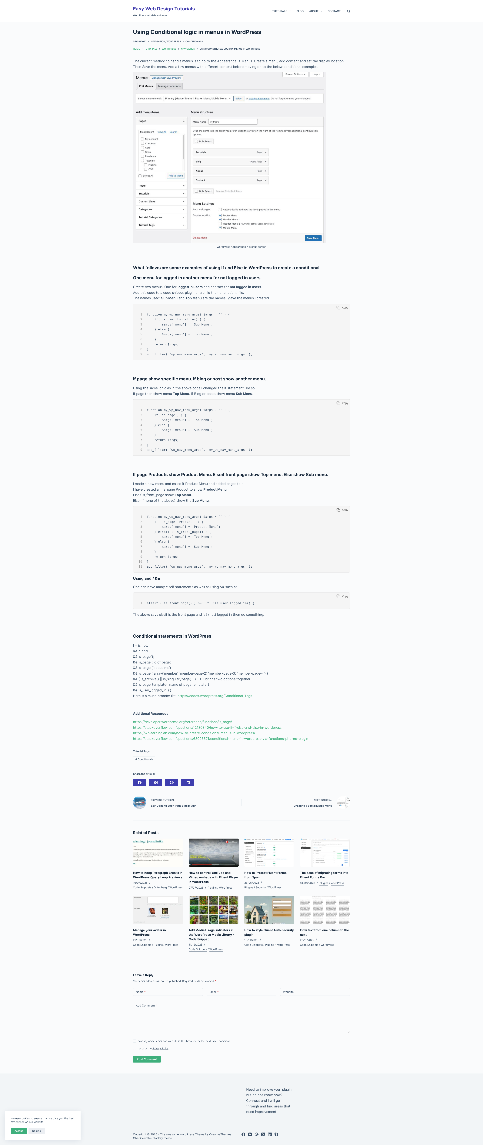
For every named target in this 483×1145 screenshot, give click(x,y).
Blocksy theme (162, 1138)
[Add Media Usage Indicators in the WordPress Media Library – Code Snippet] (214, 910)
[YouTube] (250, 1134)
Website (288, 992)
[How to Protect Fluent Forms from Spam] (269, 853)
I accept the (153, 1048)
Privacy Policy (160, 1048)
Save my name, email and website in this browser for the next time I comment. (184, 1041)
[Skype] (276, 1134)
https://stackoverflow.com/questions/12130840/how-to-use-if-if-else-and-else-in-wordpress (207, 727)
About (313, 11)
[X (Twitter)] (155, 782)
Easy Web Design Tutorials (164, 9)
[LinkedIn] (187, 782)
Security (261, 887)
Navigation (158, 41)
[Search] (348, 11)
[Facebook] (139, 782)
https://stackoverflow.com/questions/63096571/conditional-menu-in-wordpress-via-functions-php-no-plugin (220, 739)
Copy (344, 307)
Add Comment (146, 1005)
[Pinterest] (171, 782)
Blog (300, 11)
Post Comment (147, 1059)
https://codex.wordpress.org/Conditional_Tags (215, 696)
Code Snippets (142, 887)
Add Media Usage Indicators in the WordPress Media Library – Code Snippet (211, 934)
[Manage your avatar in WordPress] (158, 910)
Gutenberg (160, 887)
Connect (253, 1101)
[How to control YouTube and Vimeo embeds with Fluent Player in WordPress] (214, 853)
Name (141, 992)
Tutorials (279, 11)
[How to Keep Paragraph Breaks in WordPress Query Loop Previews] (158, 853)
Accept (19, 1130)
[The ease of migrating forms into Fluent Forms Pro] (325, 853)
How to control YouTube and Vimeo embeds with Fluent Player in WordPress (213, 877)
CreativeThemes (220, 1134)
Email (214, 992)
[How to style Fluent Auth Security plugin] (269, 910)
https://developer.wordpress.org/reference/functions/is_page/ (182, 722)
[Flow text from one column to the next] (325, 910)
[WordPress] (256, 1134)
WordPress (173, 41)
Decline (36, 1130)
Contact (334, 11)
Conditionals (194, 41)
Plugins (212, 887)
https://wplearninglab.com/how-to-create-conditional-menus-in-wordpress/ (194, 733)
